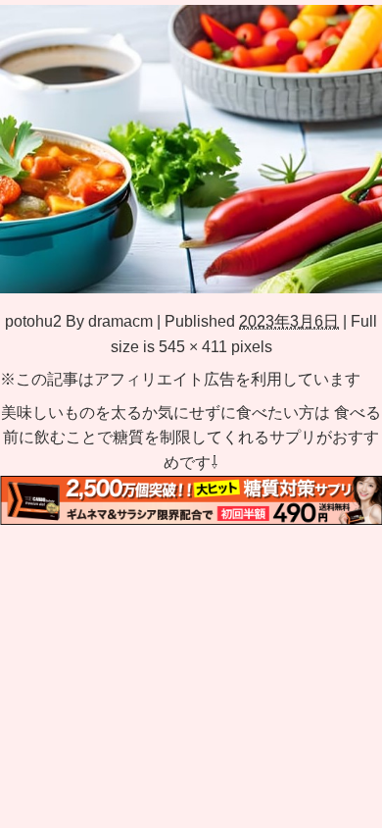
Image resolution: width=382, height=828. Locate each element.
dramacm (120, 321)
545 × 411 (193, 346)
